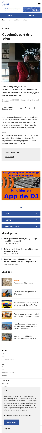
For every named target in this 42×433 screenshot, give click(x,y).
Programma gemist (8, 359)
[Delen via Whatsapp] (34, 108)
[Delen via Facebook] (25, 108)
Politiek (16, 20)
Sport (9, 20)
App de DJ (4, 376)
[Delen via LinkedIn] (20, 108)
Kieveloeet (9, 157)
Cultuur (25, 20)
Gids (3, 356)
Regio (31, 15)
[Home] (10, 3)
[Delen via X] (29, 108)
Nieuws (10, 15)
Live (3, 353)
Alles (3, 20)
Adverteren (5, 383)
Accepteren (11, 422)
